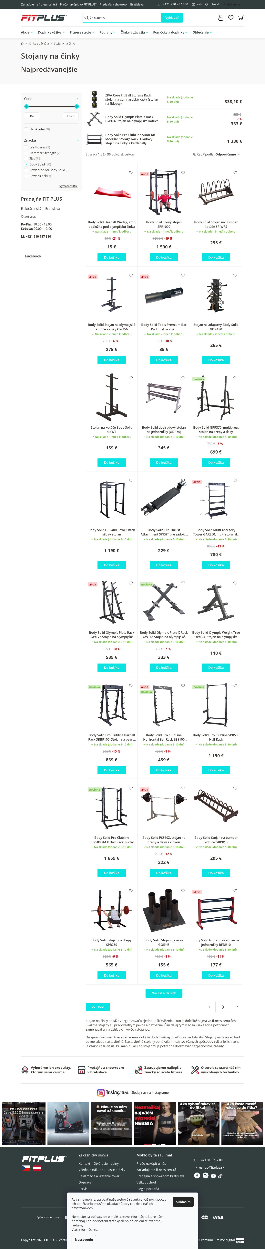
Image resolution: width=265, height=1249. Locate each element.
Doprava (85, 1182)
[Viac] (238, 31)
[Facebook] (197, 1175)
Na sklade (39, 129)
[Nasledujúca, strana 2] (223, 1007)
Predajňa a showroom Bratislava (122, 4)
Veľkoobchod (146, 1182)
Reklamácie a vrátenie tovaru (100, 1176)
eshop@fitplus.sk (208, 4)
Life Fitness (39, 147)
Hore (100, 1007)
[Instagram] (206, 1175)
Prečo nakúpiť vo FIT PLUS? (78, 4)
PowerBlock (39, 176)
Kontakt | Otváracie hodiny (99, 1163)
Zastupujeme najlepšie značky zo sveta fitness (163, 1069)
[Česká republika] (26, 1168)
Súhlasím (183, 1202)
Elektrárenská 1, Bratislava (40, 208)
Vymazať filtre (68, 186)
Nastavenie (84, 1239)
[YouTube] (213, 1177)
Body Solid (39, 164)
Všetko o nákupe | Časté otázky (102, 1170)
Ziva (34, 159)
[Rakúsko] (37, 1168)
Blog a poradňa (148, 1189)
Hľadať (172, 18)
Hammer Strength (44, 153)
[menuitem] (28, 32)
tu (95, 1229)
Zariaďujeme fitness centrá (39, 4)
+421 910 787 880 (175, 4)
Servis (83, 1189)
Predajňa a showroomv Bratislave (105, 1069)
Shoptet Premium (200, 1240)
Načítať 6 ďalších (164, 993)
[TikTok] (220, 1177)
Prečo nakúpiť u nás (151, 1163)
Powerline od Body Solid (48, 170)
